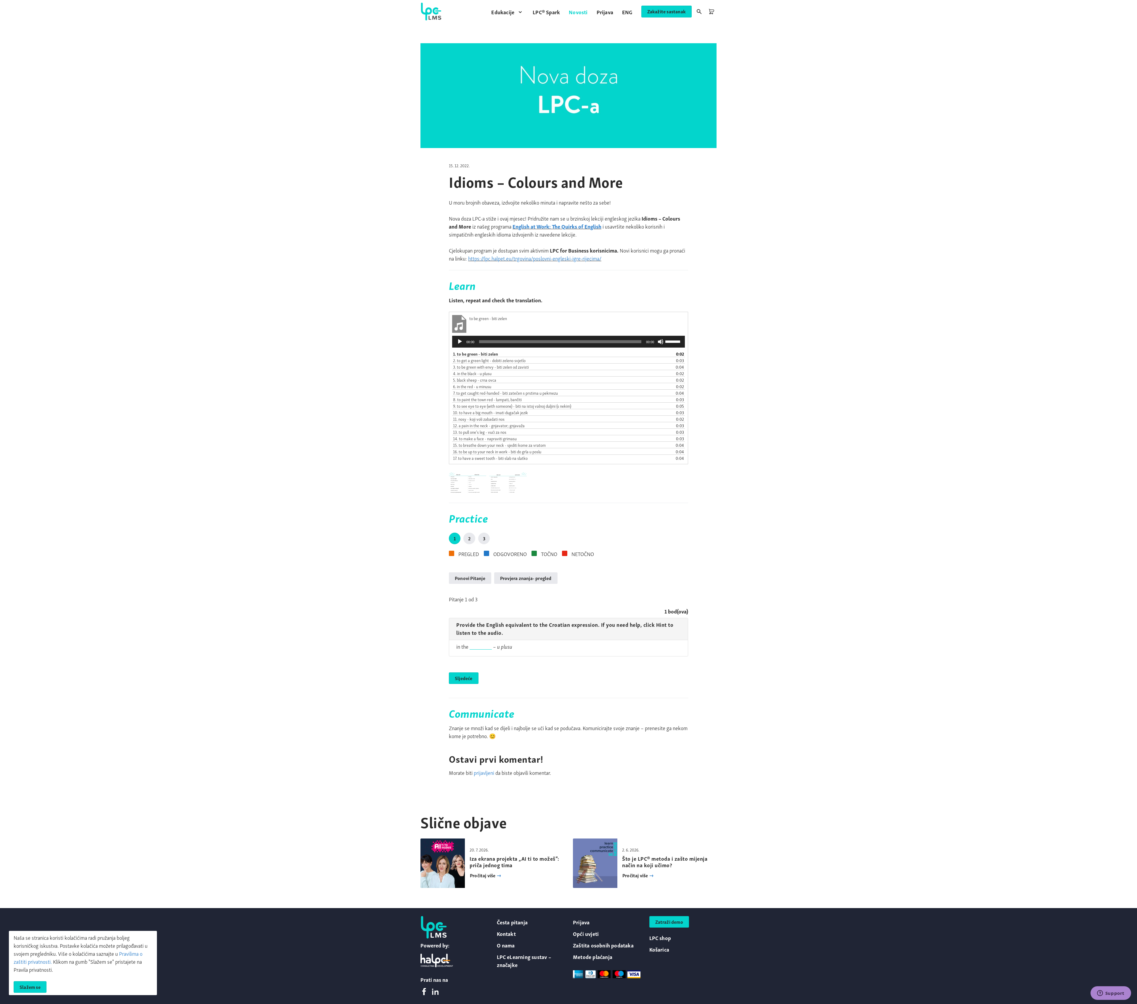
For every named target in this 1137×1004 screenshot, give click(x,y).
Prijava (581, 922)
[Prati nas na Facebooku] (424, 992)
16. (497, 451)
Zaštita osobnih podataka (603, 945)
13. (479, 432)
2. (489, 360)
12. (489, 425)
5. (474, 380)
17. (490, 458)
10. (490, 412)
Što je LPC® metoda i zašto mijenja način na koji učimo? (664, 861)
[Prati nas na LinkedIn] (435, 992)
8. (487, 399)
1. (475, 354)
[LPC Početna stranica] (431, 11)
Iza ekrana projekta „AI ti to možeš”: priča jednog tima (514, 861)
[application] (568, 342)
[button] (507, 11)
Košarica (659, 949)
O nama (506, 945)
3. (491, 367)
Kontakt (506, 933)
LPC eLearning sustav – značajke (524, 960)
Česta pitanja (512, 922)
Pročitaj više (483, 875)
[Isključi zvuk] (661, 342)
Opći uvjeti (586, 933)
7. (505, 393)
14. (485, 438)
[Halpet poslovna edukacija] (436, 960)
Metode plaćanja (592, 956)
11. (479, 419)
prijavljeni (484, 772)
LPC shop (660, 937)
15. (499, 445)
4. (472, 373)
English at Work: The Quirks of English (557, 226)
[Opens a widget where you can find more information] (1110, 993)
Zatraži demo (669, 922)
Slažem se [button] (30, 987)
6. (472, 386)
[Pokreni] (460, 342)
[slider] (673, 341)
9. (512, 406)
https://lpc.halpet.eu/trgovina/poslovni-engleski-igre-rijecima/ (534, 258)
